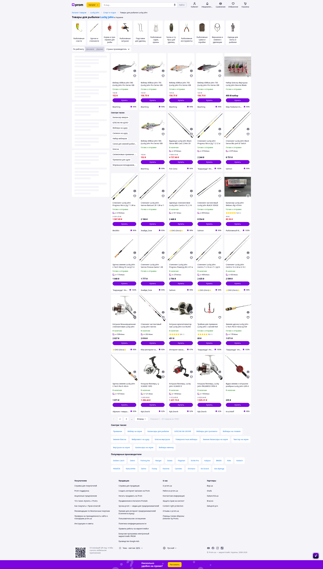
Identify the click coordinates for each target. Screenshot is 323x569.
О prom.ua (167, 486)
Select (132, 460)
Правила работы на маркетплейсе (134, 528)
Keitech (239, 460)
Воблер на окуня (135, 431)
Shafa (209, 491)
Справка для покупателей (85, 486)
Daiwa (169, 460)
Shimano (191, 468)
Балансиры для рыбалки (158, 431)
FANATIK (116, 468)
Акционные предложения (85, 496)
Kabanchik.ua (212, 496)
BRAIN (219, 460)
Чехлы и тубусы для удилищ (171, 39)
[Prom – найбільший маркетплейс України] (77, 5)
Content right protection (173, 506)
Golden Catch (118, 460)
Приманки (117, 431)
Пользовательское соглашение (132, 518)
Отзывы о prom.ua (171, 511)
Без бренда (219, 468)
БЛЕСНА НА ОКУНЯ (182, 431)
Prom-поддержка (81, 491)
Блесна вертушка (162, 439)
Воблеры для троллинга (206, 431)
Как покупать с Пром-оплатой (87, 506)
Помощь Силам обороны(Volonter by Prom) (173, 517)
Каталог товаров (79, 12)
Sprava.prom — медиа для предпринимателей (139, 506)
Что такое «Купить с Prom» (86, 501)
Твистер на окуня (240, 439)
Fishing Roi (145, 460)
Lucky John (94, 12)
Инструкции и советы (83, 523)
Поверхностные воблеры (186, 439)
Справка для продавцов (129, 486)
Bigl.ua (210, 486)
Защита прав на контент (173, 501)
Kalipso (207, 460)
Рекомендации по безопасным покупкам (92, 511)
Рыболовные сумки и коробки (202, 39)
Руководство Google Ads (129, 541)
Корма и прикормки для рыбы (110, 39)
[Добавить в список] (135, 76)
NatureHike (130, 468)
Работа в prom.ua (170, 491)
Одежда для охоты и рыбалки (233, 39)
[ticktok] (222, 548)
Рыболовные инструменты (187, 39)
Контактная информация (174, 496)
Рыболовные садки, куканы (155, 39)
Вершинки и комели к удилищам (217, 39)
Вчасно (210, 501)
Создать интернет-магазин (130, 491)
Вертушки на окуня (121, 447)
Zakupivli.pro (212, 506)
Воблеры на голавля (231, 431)
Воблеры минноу (166, 447)
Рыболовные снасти (78, 39)
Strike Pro (195, 460)
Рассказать (174, 564)
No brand (205, 468)
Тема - (129, 548)
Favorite (166, 468)
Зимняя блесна (119, 439)
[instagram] (217, 548)
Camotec (178, 468)
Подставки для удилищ (140, 39)
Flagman (181, 460)
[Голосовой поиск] (175, 5)
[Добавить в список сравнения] (135, 71)
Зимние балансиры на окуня (215, 439)
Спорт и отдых (109, 12)
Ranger (158, 460)
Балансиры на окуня (144, 447)
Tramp (154, 468)
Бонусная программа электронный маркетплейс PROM (134, 534)
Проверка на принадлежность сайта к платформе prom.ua (91, 517)
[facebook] (212, 548)
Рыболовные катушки (125, 39)
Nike (229, 460)
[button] (124, 100)
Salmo (143, 468)
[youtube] (208, 548)
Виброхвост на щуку (140, 439)
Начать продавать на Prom (130, 496)
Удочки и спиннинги (94, 39)
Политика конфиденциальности (132, 523)
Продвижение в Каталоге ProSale (133, 501)
